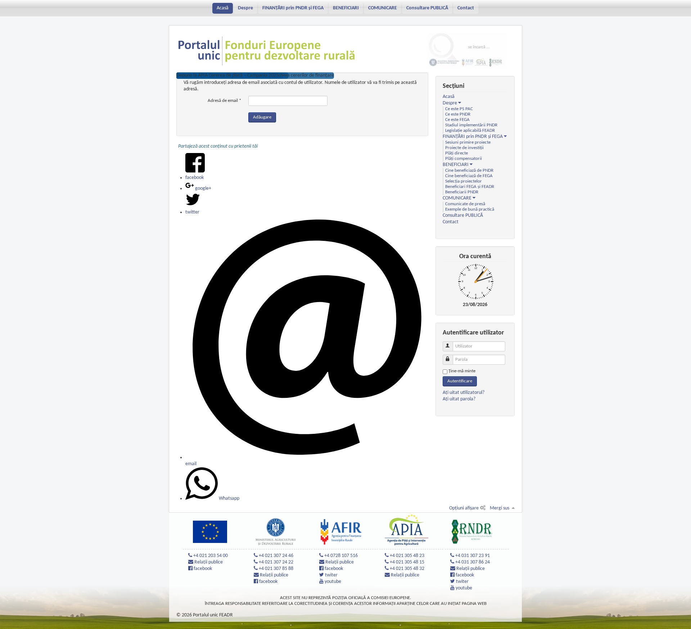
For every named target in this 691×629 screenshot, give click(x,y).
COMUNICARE (382, 8)
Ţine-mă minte (461, 371)
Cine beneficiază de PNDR (469, 171)
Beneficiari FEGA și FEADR (469, 187)
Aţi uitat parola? (459, 399)
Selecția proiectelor (463, 181)
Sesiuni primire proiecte (468, 142)
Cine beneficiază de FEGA (469, 176)
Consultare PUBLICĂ (427, 8)
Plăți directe (456, 153)
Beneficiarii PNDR (461, 192)
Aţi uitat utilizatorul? (463, 392)
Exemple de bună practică (469, 209)
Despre (245, 8)
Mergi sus (499, 508)
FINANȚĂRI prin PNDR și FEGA (293, 8)
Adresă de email (224, 100)
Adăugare (262, 117)
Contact (465, 8)
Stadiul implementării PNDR (471, 125)
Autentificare (459, 381)
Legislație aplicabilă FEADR (470, 131)
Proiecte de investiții (464, 148)
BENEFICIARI (346, 8)
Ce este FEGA (457, 120)
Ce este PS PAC (459, 109)
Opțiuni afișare (464, 508)
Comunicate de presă (465, 204)
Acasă (223, 8)
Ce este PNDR (457, 114)
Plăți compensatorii (463, 159)
